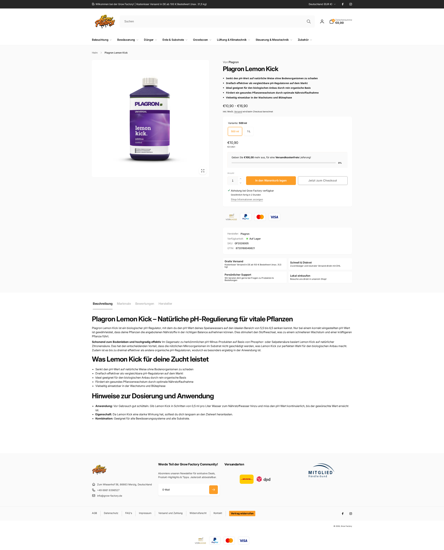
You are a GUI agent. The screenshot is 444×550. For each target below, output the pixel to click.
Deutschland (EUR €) (320, 4)
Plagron (231, 62)
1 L (248, 131)
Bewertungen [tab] (144, 303)
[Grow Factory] (99, 476)
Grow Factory (346, 526)
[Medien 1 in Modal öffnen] (150, 118)
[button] (340, 21)
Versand (238, 111)
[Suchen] (308, 21)
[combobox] (217, 21)
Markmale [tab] (124, 303)
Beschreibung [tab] (103, 303)
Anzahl (230, 173)
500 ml (235, 131)
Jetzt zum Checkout (322, 180)
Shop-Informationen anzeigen (247, 199)
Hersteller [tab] (165, 303)
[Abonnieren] (213, 489)
